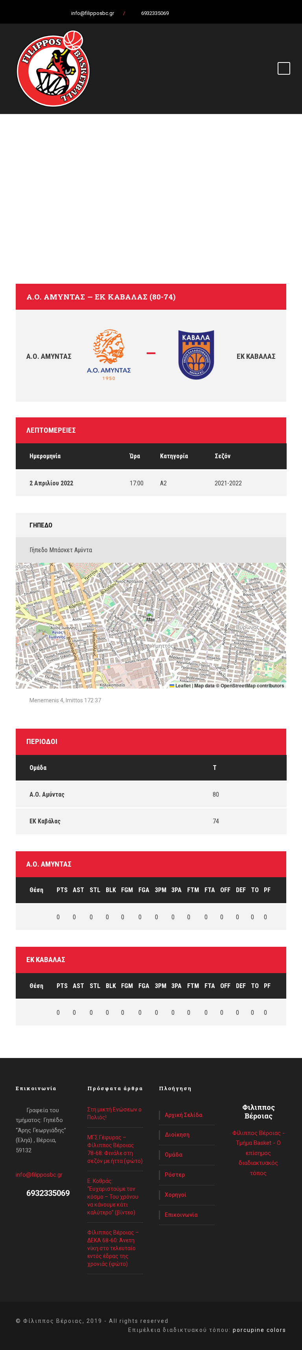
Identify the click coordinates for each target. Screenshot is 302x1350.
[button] (151, 618)
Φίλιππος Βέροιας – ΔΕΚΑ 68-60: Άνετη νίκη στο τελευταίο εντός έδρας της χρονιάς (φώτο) (113, 1248)
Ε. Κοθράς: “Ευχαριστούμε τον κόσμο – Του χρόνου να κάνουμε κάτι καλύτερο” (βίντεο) (112, 1197)
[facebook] (194, 13)
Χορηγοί (175, 1195)
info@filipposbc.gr (39, 1174)
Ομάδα (173, 1155)
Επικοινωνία (181, 1215)
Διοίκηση (177, 1134)
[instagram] (236, 13)
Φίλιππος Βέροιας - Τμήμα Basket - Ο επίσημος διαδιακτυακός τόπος (258, 1153)
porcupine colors (259, 1330)
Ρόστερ (175, 1175)
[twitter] (208, 13)
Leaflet (182, 685)
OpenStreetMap (238, 685)
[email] (180, 13)
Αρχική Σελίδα (184, 1115)
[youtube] (222, 13)
